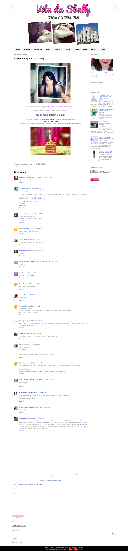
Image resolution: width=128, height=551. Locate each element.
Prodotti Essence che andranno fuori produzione (106, 137)
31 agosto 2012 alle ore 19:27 (33, 363)
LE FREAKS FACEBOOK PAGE (28, 202)
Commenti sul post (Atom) (53, 480)
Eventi (93, 49)
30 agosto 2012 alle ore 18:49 (32, 295)
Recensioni (38, 49)
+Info (75, 549)
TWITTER (22, 203)
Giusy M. (21, 363)
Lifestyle (67, 49)
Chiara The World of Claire (27, 177)
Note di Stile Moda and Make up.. (29, 261)
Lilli (20, 239)
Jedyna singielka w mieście (27, 379)
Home (18, 49)
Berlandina (22, 250)
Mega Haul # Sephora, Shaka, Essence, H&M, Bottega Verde (105, 96)
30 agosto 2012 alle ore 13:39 (44, 177)
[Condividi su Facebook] (43, 164)
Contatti (102, 49)
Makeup (27, 49)
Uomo (77, 49)
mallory (21, 295)
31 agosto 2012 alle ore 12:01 (31, 344)
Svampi (21, 333)
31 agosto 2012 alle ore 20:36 (45, 379)
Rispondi (21, 182)
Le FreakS (22, 188)
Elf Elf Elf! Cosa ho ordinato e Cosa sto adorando (104, 123)
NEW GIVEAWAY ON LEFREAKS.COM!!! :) (32, 198)
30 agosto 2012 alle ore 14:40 (48, 261)
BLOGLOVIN (22, 205)
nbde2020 (22, 418)
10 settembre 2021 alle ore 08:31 (34, 418)
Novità (48, 49)
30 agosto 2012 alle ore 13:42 (34, 188)
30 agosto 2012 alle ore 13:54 (30, 239)
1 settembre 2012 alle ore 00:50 (37, 392)
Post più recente (20, 475)
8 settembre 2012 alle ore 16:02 (41, 407)
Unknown (22, 228)
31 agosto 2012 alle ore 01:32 (33, 321)
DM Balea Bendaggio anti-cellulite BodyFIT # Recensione (106, 110)
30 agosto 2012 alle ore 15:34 (36, 273)
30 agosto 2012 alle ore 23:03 (33, 306)
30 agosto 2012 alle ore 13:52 (33, 228)
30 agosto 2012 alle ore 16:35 (31, 284)
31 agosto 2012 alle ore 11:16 (32, 333)
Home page (50, 475)
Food (85, 49)
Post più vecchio (81, 475)
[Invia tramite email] (37, 164)
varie (21, 167)
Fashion (57, 49)
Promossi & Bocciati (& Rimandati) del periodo (105, 152)
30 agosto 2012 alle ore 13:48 (33, 214)
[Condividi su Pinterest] (45, 164)
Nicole (21, 344)
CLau (20, 284)
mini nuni (22, 214)
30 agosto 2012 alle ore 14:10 (34, 250)
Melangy (21, 321)
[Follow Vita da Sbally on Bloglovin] (18, 517)
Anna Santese (23, 273)
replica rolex (80, 424)
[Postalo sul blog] (39, 164)
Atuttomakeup (23, 392)
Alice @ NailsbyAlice (25, 407)
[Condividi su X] (41, 164)
